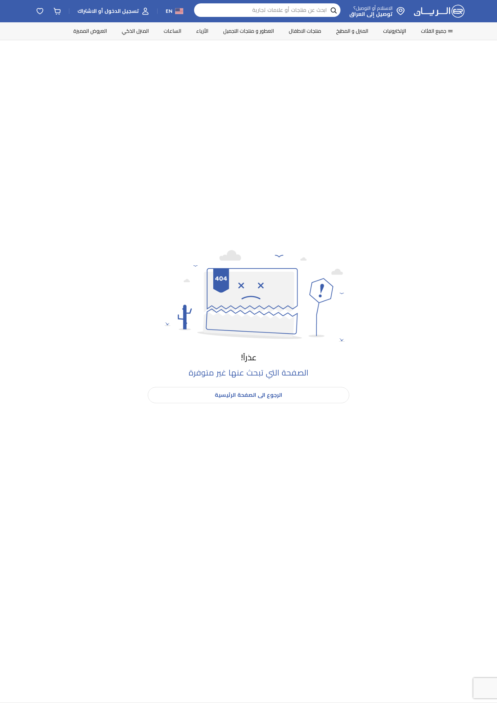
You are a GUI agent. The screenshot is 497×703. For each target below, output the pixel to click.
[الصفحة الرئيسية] (439, 11)
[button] (113, 11)
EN (169, 11)
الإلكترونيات (394, 31)
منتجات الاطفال (305, 31)
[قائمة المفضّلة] (40, 11)
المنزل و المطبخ (352, 31)
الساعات (172, 31)
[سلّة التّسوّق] (57, 11)
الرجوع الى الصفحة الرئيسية (248, 395)
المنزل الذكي (135, 31)
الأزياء (202, 31)
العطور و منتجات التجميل (248, 31)
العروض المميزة (90, 31)
